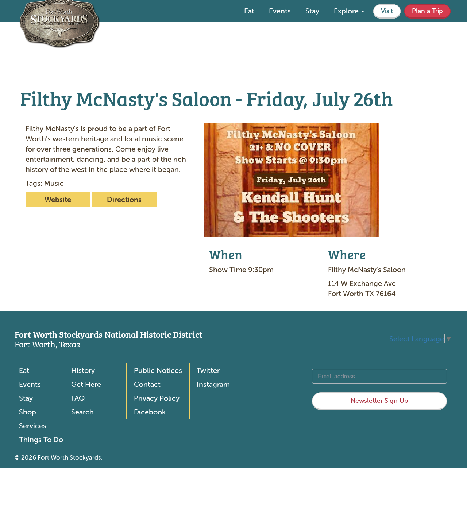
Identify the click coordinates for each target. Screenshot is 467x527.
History (83, 370)
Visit (387, 11)
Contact (147, 384)
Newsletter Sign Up (379, 401)
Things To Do (41, 439)
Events (280, 11)
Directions (124, 199)
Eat (249, 11)
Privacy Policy (157, 398)
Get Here (86, 384)
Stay (312, 11)
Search (82, 412)
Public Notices (158, 370)
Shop (27, 412)
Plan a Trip (427, 11)
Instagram (213, 384)
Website (58, 199)
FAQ (78, 398)
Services (32, 425)
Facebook (150, 412)
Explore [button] (347, 11)
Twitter (208, 370)
